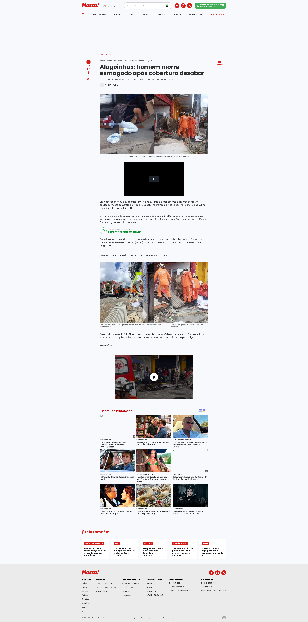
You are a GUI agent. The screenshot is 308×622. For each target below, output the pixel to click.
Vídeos (84, 611)
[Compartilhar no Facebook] (88, 73)
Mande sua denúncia (130, 583)
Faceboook (126, 595)
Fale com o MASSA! (131, 579)
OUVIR (88, 65)
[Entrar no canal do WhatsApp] (103, 230)
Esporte (85, 591)
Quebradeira (101, 591)
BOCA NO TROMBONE (218, 14)
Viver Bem (86, 603)
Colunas (100, 579)
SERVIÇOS (177, 14)
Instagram (126, 591)
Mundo (85, 607)
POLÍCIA (117, 14)
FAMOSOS (161, 14)
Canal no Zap (127, 587)
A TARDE (150, 587)
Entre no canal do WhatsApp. (124, 232)
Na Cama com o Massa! (106, 587)
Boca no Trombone (104, 583)
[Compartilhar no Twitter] (88, 76)
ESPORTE (146, 14)
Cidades (109, 54)
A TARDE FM (151, 591)
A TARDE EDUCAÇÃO (155, 595)
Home (102, 54)
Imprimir (220, 64)
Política (85, 595)
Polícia (84, 583)
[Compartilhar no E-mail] (88, 79)
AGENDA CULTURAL (195, 14)
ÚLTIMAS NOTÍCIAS (99, 14)
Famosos (85, 587)
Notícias (86, 579)
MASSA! (150, 583)
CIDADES (131, 14)
